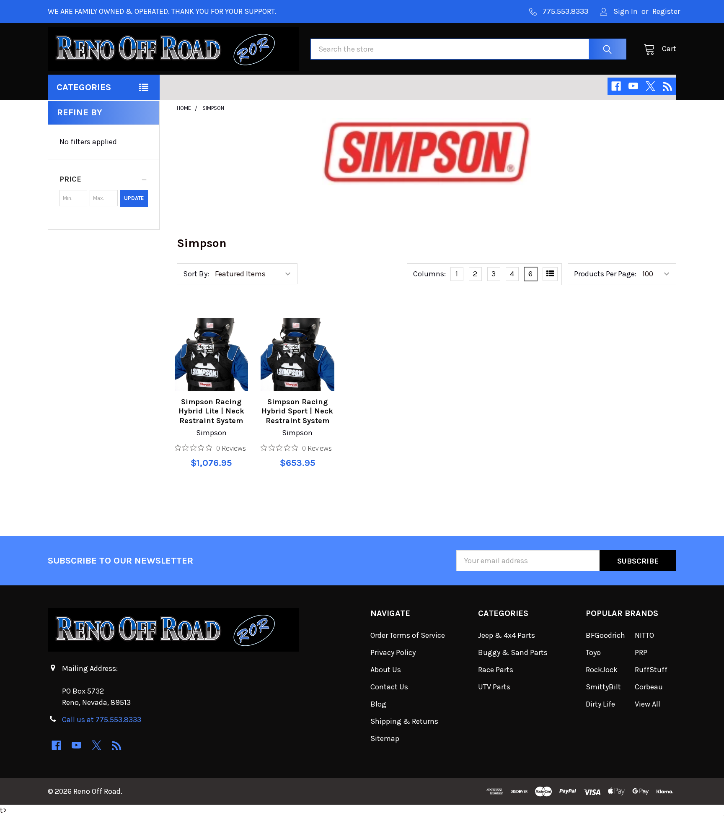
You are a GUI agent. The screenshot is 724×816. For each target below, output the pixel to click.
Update (134, 198)
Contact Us (389, 686)
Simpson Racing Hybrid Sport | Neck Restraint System (297, 411)
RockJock (602, 669)
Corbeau (649, 686)
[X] (650, 86)
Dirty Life (600, 704)
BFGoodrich (605, 635)
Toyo (593, 652)
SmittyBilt (603, 686)
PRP (641, 652)
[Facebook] (616, 86)
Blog (378, 704)
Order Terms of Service (407, 635)
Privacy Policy (393, 652)
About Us (385, 669)
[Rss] (667, 86)
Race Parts (495, 669)
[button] (103, 179)
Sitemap (384, 738)
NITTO (644, 635)
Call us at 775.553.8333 (101, 719)
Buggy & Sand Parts (513, 652)
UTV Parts (494, 686)
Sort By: (196, 273)
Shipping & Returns (404, 721)
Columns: (429, 273)
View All (647, 704)
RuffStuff (651, 669)
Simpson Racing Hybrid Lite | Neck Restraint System (211, 411)
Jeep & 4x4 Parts (506, 635)
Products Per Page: (605, 273)
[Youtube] (633, 86)
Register (666, 11)
